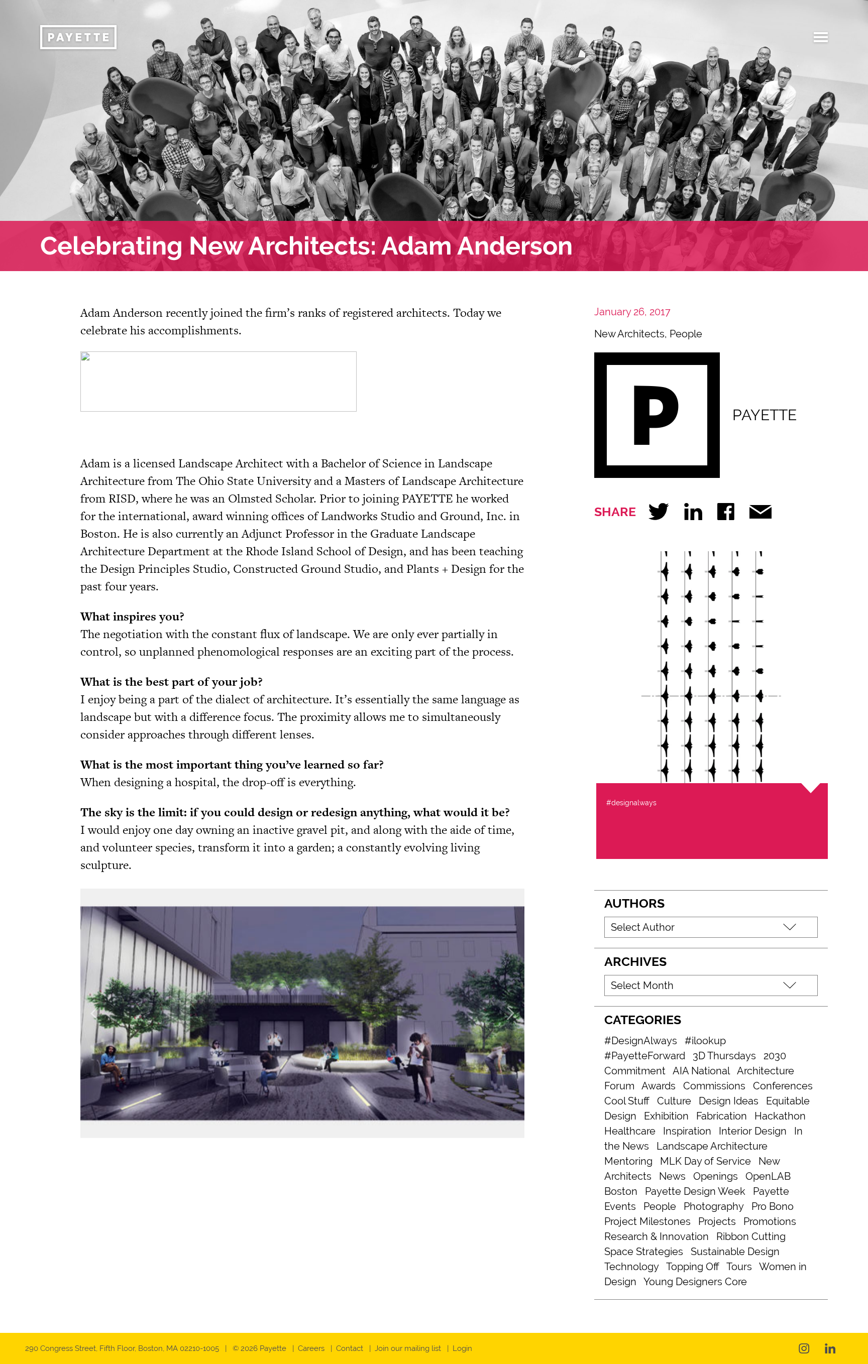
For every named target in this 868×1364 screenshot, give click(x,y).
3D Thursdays (724, 1056)
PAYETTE (764, 415)
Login (462, 1348)
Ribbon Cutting (751, 1236)
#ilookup (705, 1041)
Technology (631, 1267)
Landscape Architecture (712, 1146)
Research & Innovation (656, 1236)
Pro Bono (772, 1206)
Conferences (783, 1086)
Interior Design (753, 1131)
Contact (349, 1348)
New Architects (629, 334)
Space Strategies (643, 1252)
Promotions (769, 1221)
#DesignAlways (640, 1041)
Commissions (714, 1086)
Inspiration (687, 1131)
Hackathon (780, 1116)
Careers (311, 1348)
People (686, 334)
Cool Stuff (626, 1101)
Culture (674, 1101)
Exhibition (666, 1116)
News (672, 1176)
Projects (717, 1221)
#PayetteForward (644, 1056)
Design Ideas (728, 1101)
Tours (739, 1267)
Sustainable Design (735, 1252)
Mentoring (628, 1161)
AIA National (701, 1071)
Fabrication (721, 1116)
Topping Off (692, 1267)
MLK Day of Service (705, 1161)
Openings (715, 1176)
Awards (658, 1086)
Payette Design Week (695, 1191)
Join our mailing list (408, 1348)
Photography (714, 1206)
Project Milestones (647, 1221)
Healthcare (630, 1131)
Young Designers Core (695, 1282)
